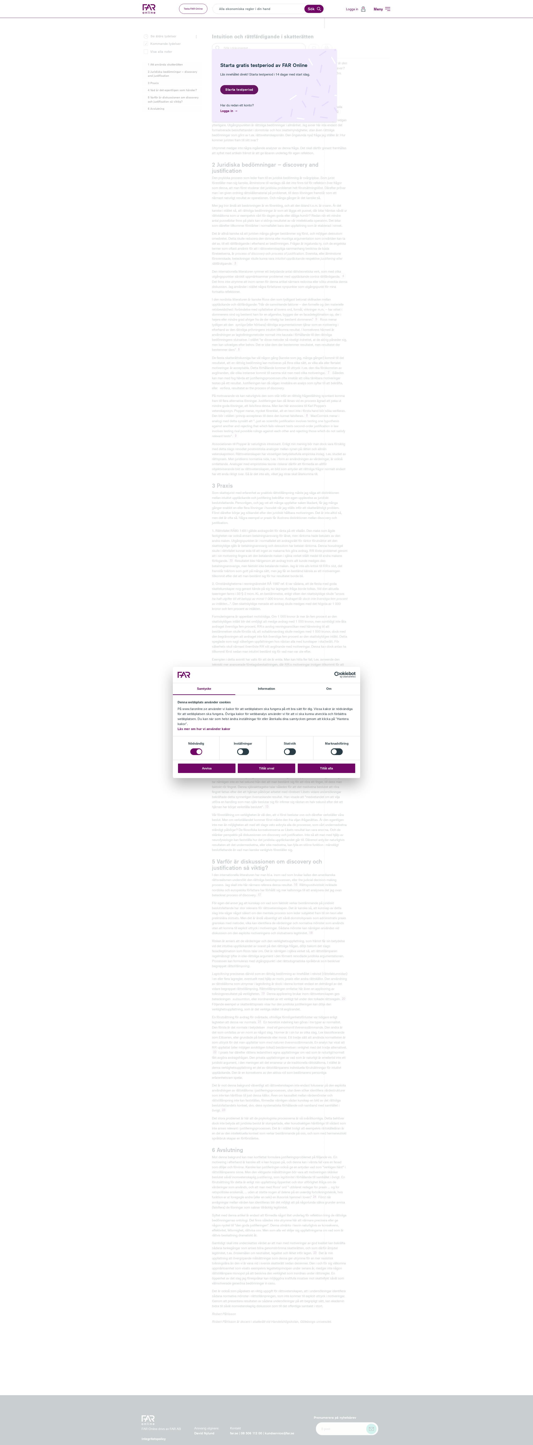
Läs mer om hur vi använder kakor (204, 729)
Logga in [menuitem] (352, 9)
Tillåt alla (326, 768)
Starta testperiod (239, 90)
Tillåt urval (266, 768)
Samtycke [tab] (204, 688)
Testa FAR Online (193, 8)
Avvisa (207, 768)
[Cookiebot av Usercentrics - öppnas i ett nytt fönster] (337, 675)
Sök (311, 8)
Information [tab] (266, 688)
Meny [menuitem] (378, 9)
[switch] (243, 751)
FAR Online (149, 9)
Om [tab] (328, 688)
